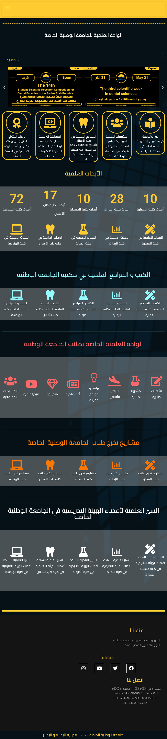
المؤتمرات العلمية (116, 136)
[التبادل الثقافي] (115, 381)
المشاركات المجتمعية (10, 394)
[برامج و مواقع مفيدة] (94, 378)
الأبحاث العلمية (83, 173)
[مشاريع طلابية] (136, 381)
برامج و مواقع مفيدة (94, 394)
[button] (4, 87)
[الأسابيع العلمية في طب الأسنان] (83, 123)
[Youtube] (99, 668)
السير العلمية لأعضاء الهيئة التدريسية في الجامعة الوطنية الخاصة (83, 513)
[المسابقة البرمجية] (50, 123)
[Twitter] (115, 668)
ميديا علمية (31, 394)
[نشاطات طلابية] (157, 381)
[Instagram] (83, 668)
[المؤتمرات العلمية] (117, 123)
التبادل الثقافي (115, 394)
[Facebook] (131, 668)
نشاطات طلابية (156, 394)
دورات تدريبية (150, 136)
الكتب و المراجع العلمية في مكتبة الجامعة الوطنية (83, 275)
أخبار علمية (73, 394)
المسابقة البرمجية (50, 136)
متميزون (52, 394)
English (10, 60)
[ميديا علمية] (31, 384)
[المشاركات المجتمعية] (10, 381)
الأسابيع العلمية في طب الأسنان (83, 139)
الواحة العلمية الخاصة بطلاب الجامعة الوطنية (83, 344)
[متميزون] (52, 384)
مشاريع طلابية (136, 394)
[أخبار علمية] (73, 384)
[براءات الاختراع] (16, 123)
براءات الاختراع (16, 136)
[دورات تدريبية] (150, 123)
